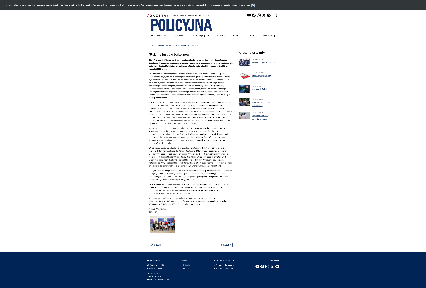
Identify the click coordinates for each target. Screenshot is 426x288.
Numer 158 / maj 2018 (189, 45)
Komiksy (221, 35)
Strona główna (158, 45)
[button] (275, 16)
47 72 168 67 (157, 276)
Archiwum (179, 35)
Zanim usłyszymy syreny (261, 75)
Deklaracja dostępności (225, 265)
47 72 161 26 (155, 273)
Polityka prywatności (224, 268)
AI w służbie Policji (259, 89)
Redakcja (186, 265)
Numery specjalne (200, 35)
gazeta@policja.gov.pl (161, 279)
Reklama (186, 268)
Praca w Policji (268, 35)
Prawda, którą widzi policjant (263, 62)
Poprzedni (157, 244)
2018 (177, 45)
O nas (235, 35)
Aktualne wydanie (159, 35)
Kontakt (250, 35)
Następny (227, 244)
